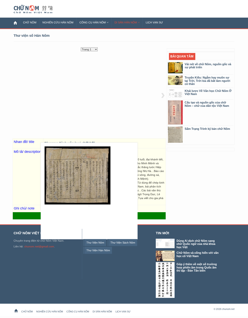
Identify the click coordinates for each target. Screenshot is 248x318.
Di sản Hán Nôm (126, 22)
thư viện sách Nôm (122, 242)
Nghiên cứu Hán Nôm (57, 22)
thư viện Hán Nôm (98, 250)
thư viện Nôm (95, 242)
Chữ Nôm (38, 9)
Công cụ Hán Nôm (92, 22)
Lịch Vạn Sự (154, 22)
